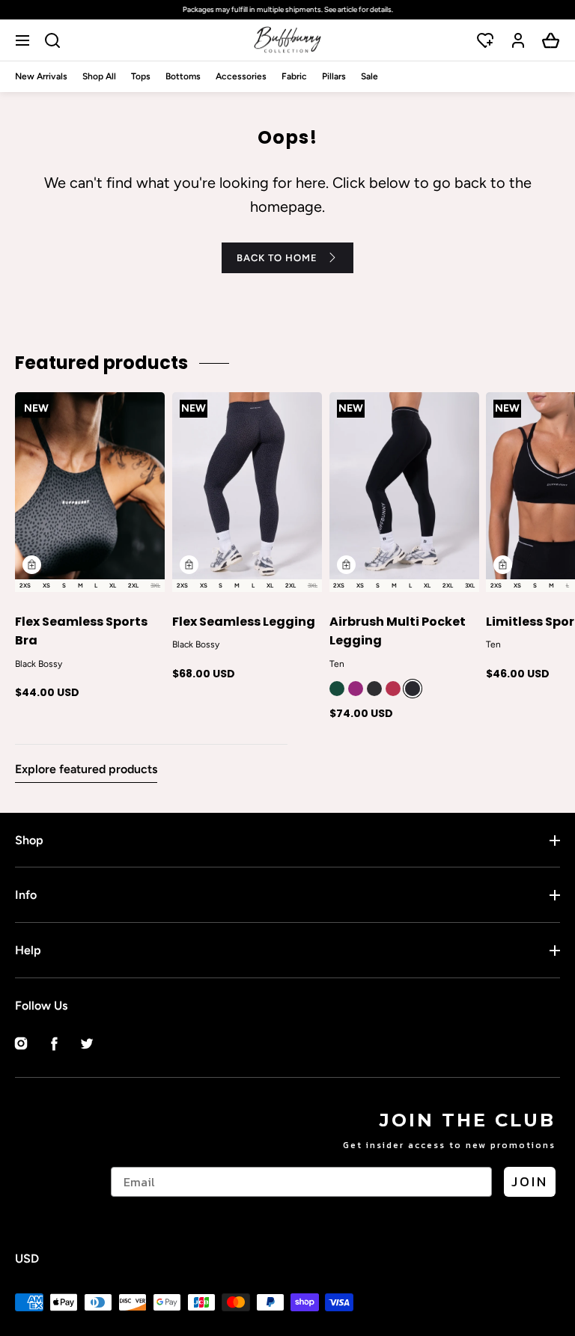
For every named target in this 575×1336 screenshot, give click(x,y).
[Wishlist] (485, 40)
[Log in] (518, 40)
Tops (140, 76)
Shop (29, 840)
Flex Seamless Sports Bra (81, 631)
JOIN (529, 1181)
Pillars (334, 76)
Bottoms (183, 76)
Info (26, 895)
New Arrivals (41, 76)
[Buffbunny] (287, 40)
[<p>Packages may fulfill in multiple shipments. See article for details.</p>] (287, 10)
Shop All (99, 76)
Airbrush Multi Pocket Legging (397, 631)
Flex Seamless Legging (243, 621)
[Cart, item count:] (551, 40)
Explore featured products (86, 769)
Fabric (294, 76)
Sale (369, 76)
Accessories (241, 76)
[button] (24, 40)
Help (28, 950)
